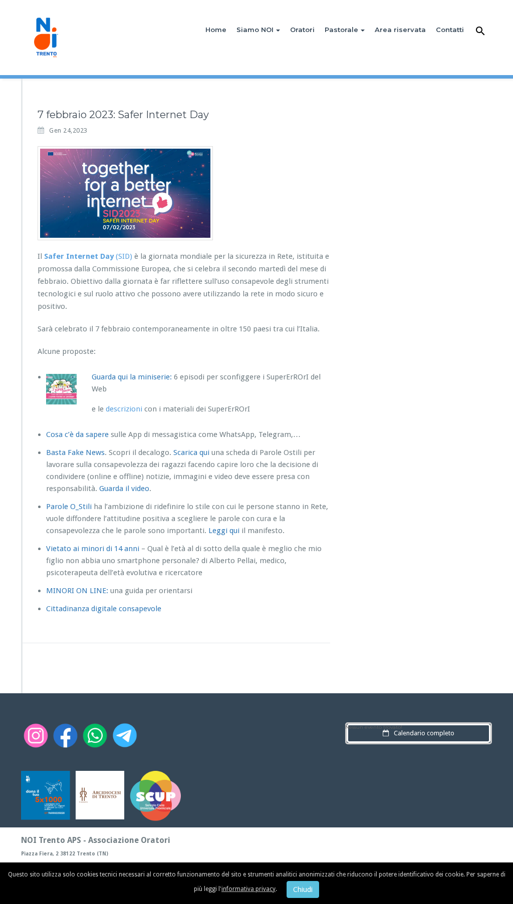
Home (215, 30)
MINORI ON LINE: (77, 590)
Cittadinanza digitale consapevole (103, 608)
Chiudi (303, 889)
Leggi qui (223, 530)
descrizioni (124, 408)
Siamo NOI (255, 30)
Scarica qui (191, 452)
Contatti (450, 30)
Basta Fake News (75, 452)
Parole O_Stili (69, 506)
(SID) (88, 256)
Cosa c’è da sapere (77, 434)
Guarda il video (124, 488)
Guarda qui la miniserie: (132, 376)
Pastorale (341, 30)
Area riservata (400, 30)
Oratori (302, 30)
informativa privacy (248, 888)
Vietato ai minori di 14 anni (93, 548)
